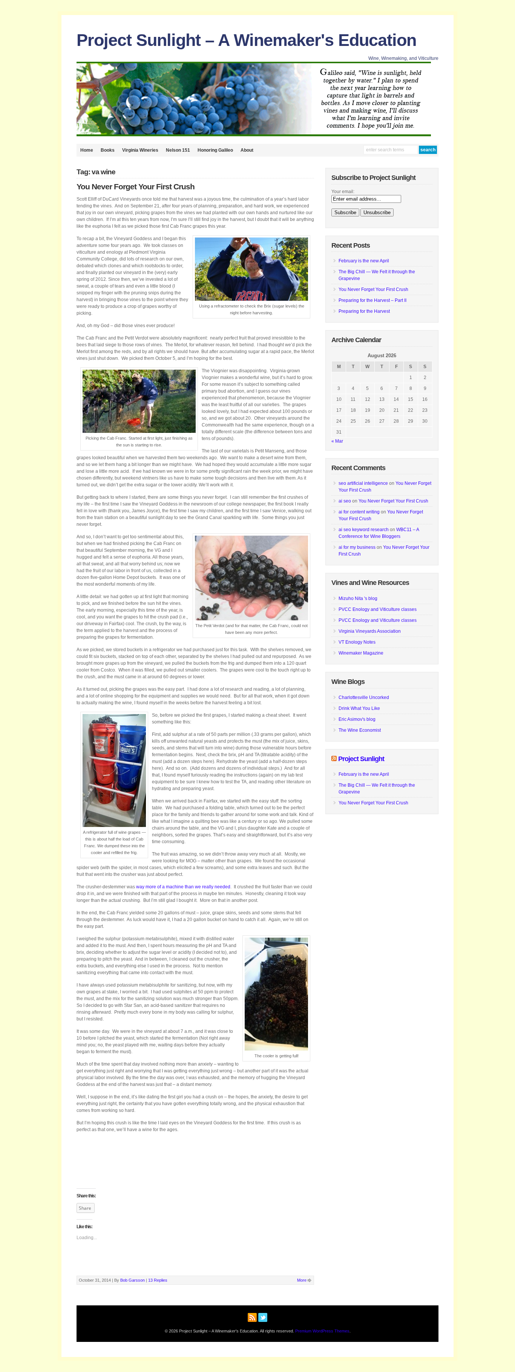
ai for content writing (359, 512)
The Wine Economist (360, 730)
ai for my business (357, 547)
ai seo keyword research (364, 529)
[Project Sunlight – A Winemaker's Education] (254, 134)
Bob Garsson (132, 1280)
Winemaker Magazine (361, 653)
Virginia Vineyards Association (370, 631)
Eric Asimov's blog (357, 719)
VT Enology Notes (357, 642)
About (247, 150)
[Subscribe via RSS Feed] (252, 1316)
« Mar (337, 441)
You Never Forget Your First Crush (136, 186)
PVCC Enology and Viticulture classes (378, 609)
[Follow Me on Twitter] (262, 1316)
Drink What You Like (359, 708)
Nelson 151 (178, 150)
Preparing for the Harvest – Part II (372, 300)
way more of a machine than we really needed (183, 886)
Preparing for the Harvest (364, 311)
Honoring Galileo (215, 150)
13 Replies (157, 1280)
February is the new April (364, 260)
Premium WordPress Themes (322, 1331)
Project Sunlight (361, 759)
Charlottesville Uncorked (364, 697)
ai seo (345, 501)
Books (108, 150)
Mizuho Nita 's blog (358, 598)
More (302, 1280)
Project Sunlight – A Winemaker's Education (246, 40)
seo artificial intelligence (363, 483)
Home (86, 150)
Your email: (342, 191)
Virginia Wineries (140, 150)
